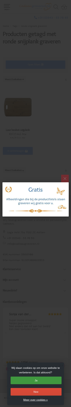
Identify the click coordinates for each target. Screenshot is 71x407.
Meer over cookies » (35, 399)
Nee (36, 391)
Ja (36, 380)
